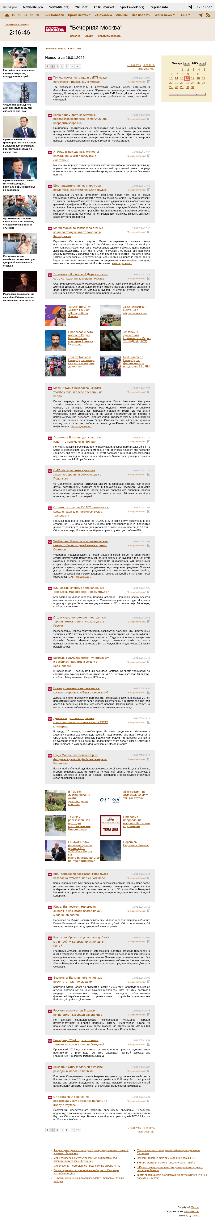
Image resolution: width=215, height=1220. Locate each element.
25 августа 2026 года (17, 24)
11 (198, 74)
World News (163, 15)
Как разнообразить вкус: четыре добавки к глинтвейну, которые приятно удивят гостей (81, 941)
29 (182, 87)
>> (77, 66)
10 (192, 74)
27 (171, 87)
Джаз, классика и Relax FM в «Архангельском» (135, 310)
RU (19, 15)
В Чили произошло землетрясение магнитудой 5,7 (167, 1162)
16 (187, 78)
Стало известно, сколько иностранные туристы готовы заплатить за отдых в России (79, 621)
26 (203, 82)
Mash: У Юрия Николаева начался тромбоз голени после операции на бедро (77, 392)
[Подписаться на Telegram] (190, 7)
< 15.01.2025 (134, 65)
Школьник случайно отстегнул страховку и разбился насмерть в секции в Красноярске (81, 661)
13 (171, 78)
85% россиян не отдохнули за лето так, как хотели (135, 795)
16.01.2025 (75, 48)
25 (198, 82)
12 (203, 74)
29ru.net (81, 7)
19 (203, 78)
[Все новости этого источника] (148, 81)
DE (31, 15)
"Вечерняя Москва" (56, 48)
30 (187, 87)
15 (182, 78)
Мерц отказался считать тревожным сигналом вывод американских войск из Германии (85, 1160)
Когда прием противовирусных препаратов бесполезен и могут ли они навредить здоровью (80, 119)
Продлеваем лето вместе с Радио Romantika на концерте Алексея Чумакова (80, 338)
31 (192, 87)
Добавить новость (109, 36)
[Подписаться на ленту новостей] (208, 15)
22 (182, 82)
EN (13, 15)
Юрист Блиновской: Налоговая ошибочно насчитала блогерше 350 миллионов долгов (77, 910)
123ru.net (204, 7)
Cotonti (195, 1215)
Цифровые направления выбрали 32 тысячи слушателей (136, 821)
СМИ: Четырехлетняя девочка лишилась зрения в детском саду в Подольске (77, 474)
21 (176, 82)
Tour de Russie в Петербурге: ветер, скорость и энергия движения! (81, 361)
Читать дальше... (122, 263)
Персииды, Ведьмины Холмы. (136, 843)
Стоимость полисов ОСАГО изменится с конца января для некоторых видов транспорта (81, 511)
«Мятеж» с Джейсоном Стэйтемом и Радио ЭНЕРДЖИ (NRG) (137, 336)
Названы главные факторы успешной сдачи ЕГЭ (166, 1158)
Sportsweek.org (132, 7)
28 (176, 87)
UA (25, 15)
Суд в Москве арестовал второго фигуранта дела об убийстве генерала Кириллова (80, 759)
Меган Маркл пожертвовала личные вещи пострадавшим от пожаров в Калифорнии (78, 232)
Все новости (141, 15)
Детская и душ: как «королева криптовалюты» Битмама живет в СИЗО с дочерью (80, 722)
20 (171, 82)
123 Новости (54, 15)
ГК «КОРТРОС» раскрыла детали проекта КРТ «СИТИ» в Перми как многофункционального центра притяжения (84, 851)
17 (192, 78)
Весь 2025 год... (146, 69)
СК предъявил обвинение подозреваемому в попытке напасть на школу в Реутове (80, 1101)
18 (198, 78)
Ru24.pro (10, 7)
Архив (89, 36)
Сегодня (75, 36)
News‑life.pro (33, 7)
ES (37, 15)
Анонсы (122, 15)
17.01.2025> (149, 65)
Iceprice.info (158, 7)
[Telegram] (200, 15)
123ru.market (103, 7)
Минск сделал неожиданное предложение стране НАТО (87, 1165)
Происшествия (79, 15)
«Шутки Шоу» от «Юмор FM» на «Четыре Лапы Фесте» (79, 311)
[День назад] (178, 94)
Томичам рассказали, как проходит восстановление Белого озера (79, 823)
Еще (184, 15)
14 (176, 78)
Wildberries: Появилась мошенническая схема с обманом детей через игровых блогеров (80, 545)
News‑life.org (58, 7)
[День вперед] (196, 94)
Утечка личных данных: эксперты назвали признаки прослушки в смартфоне (76, 155)
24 (192, 82)
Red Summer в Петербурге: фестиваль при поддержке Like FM (136, 361)
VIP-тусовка (103, 15)
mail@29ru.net (191, 1211)
